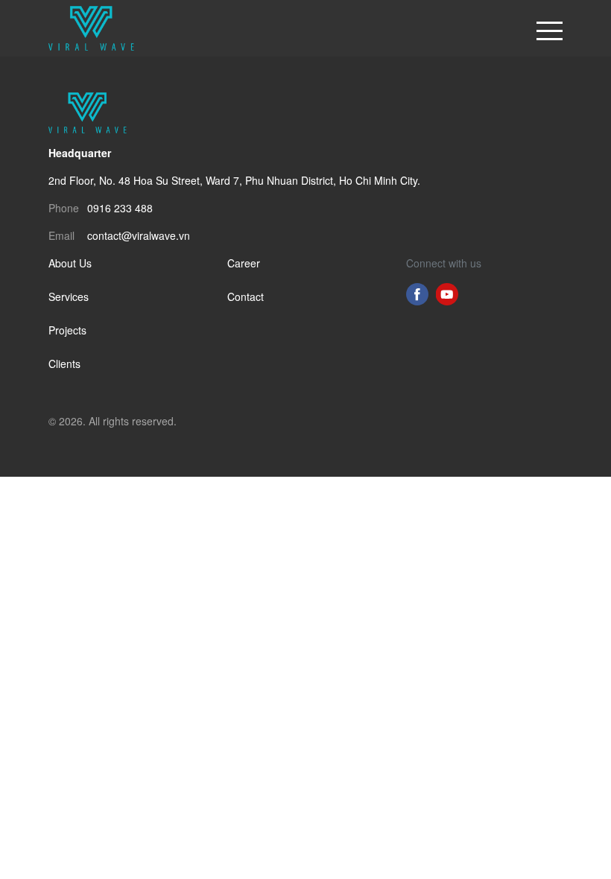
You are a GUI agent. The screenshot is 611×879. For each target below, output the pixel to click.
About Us (70, 263)
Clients (64, 363)
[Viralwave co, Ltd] (91, 26)
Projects (67, 330)
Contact (245, 296)
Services (68, 296)
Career (243, 263)
